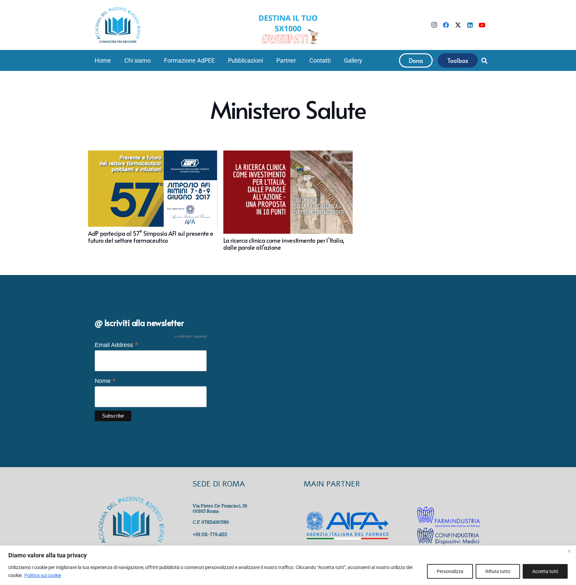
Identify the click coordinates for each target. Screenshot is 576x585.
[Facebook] (446, 25)
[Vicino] (569, 551)
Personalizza (450, 571)
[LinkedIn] (470, 25)
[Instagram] (434, 25)
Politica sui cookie (42, 575)
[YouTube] (482, 25)
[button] (154, 60)
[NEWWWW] (288, 29)
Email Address (116, 345)
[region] (288, 565)
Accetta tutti (545, 571)
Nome (105, 381)
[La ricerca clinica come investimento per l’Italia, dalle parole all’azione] (288, 200)
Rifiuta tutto (497, 571)
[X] (458, 25)
